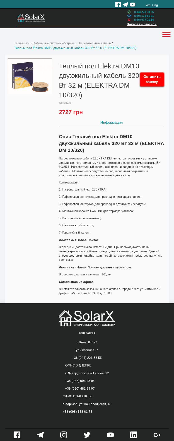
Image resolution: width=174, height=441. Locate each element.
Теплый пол (22, 43)
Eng (155, 5)
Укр (147, 5)
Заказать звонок (142, 24)
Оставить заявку (152, 79)
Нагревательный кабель (94, 43)
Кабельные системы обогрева (54, 43)
